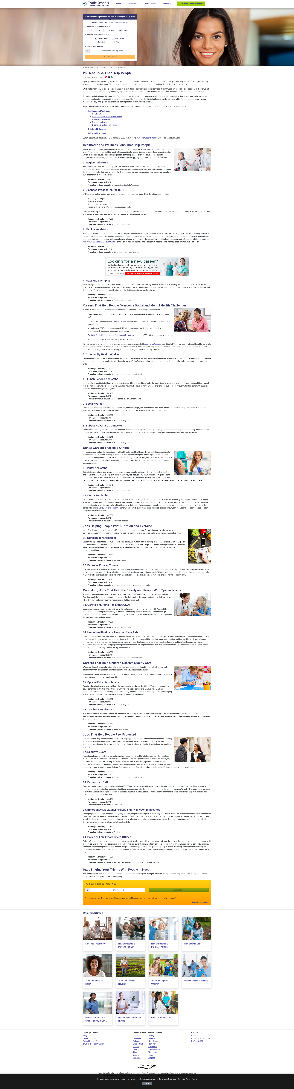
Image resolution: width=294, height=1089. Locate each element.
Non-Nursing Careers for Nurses (129, 1019)
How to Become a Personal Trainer (126, 945)
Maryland (136, 1058)
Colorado (136, 1041)
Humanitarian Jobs (192, 944)
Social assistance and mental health (107, 117)
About (193, 1036)
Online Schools (150, 4)
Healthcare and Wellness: (99, 111)
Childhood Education (97, 129)
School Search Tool (91, 1041)
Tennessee (152, 1052)
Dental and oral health (101, 119)
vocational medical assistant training (101, 242)
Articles (166, 4)
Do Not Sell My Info (199, 1041)
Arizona (136, 1036)
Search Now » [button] (110, 57)
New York (152, 1044)
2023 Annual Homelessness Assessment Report (111, 335)
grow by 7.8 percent (153, 344)
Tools (117, 4)
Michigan (152, 1036)
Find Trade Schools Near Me (191, 4)
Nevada (151, 1038)
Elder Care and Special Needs (104, 125)
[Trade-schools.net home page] (95, 3)
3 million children (119, 321)
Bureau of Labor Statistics (147, 138)
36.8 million (99, 339)
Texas (150, 1055)
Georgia (136, 1049)
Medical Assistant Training (196, 981)
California (137, 1038)
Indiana (136, 1055)
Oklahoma (152, 1047)
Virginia (151, 1058)
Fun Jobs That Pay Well (96, 944)
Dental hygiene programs (109, 508)
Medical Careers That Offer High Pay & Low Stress (95, 1019)
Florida (136, 1047)
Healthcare (96, 114)
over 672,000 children (106, 314)
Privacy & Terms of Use (200, 1038)
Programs (132, 4)
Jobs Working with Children (159, 982)
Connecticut (138, 1044)
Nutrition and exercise (101, 122)
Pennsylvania (154, 1049)
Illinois (135, 1052)
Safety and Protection (97, 133)
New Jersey (153, 1041)
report (106, 328)
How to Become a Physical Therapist (159, 945)
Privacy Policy (191, 1079)
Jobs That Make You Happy (94, 982)
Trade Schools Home (90, 67)
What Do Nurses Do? (161, 1018)
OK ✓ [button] (147, 1083)
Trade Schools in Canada (93, 1044)
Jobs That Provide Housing (126, 982)
